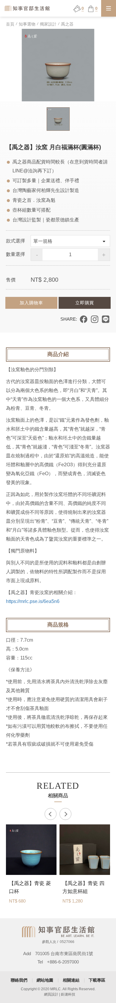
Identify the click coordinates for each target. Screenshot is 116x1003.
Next (65, 814)
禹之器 (67, 24)
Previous (51, 814)
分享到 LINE (105, 319)
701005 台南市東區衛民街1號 (64, 953)
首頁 (10, 24)
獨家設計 (48, 24)
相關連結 (71, 980)
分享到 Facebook (83, 319)
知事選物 (27, 24)
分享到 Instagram (94, 319)
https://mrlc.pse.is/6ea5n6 (32, 601)
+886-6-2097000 (63, 961)
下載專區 (97, 980)
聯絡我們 (19, 980)
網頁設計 (51, 994)
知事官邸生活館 (27, 8)
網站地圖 (45, 980)
